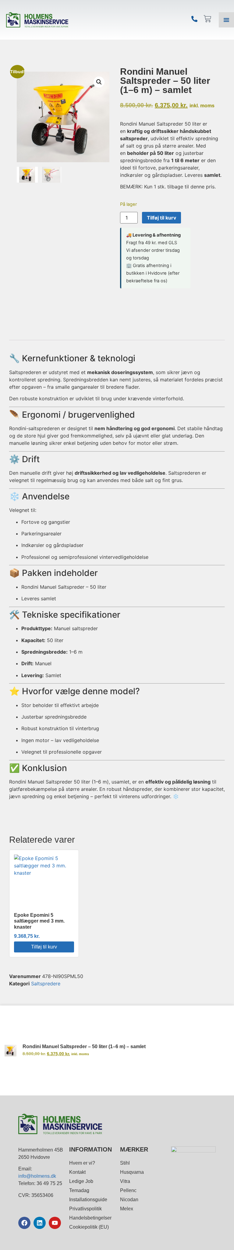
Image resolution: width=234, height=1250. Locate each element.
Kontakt (77, 1172)
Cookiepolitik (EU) (89, 1227)
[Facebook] (24, 1223)
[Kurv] (207, 19)
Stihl (125, 1163)
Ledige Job (81, 1181)
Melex (126, 1208)
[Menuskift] (226, 20)
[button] (99, 82)
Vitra (125, 1181)
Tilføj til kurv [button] (44, 946)
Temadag (79, 1190)
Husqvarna (132, 1172)
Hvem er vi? (82, 1163)
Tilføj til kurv (161, 218)
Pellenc (128, 1190)
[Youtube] (55, 1223)
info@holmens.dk (37, 1176)
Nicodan (129, 1199)
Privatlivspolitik (85, 1208)
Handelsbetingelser (90, 1217)
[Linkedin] (40, 1223)
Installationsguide (88, 1199)
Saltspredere (45, 983)
